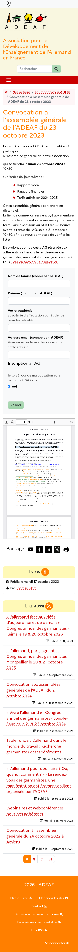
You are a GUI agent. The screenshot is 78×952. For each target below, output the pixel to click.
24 (50, 859)
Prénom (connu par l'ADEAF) (30, 293)
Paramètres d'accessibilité (37, 922)
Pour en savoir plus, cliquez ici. (34, 262)
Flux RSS (37, 930)
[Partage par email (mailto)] (31, 549)
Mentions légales (52, 898)
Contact (37, 906)
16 (41, 859)
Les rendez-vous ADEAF (53, 92)
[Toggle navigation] (8, 4)
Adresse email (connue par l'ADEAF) (35, 337)
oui (14, 386)
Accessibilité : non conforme (37, 914)
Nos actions (21, 92)
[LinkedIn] (48, 549)
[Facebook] (39, 549)
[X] (57, 549)
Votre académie (20, 310)
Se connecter (55, 943)
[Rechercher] (56, 69)
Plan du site (19, 898)
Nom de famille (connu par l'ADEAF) (35, 276)
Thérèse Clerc (26, 588)
